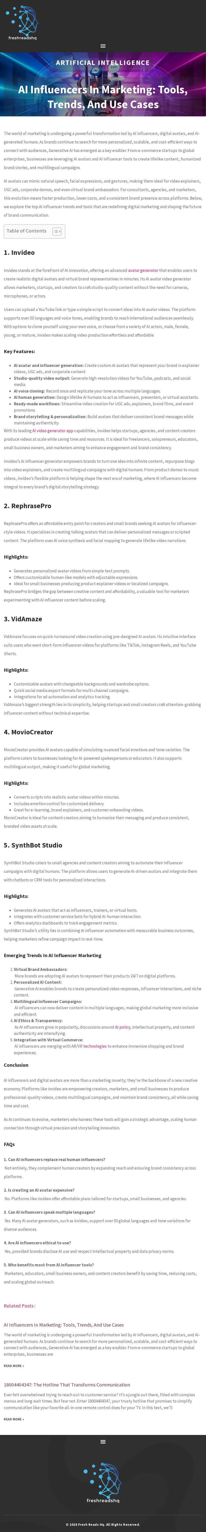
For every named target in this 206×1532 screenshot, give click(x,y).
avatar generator (143, 270)
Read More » (14, 1366)
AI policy (122, 1027)
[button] (103, 46)
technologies (95, 1046)
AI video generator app (52, 430)
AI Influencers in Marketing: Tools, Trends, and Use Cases (64, 1325)
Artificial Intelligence (103, 62)
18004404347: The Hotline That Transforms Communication (67, 1385)
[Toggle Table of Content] (54, 231)
